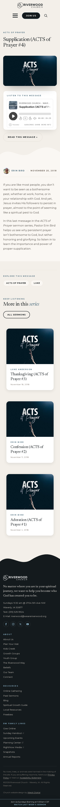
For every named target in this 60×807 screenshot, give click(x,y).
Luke (37, 283)
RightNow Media (14, 747)
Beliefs (7, 667)
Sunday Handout (14, 733)
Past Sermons (10, 695)
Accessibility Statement (30, 777)
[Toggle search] (45, 15)
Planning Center (14, 742)
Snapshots (9, 752)
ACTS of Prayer (16, 283)
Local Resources (12, 709)
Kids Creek (9, 648)
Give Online (9, 728)
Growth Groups (11, 653)
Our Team (8, 672)
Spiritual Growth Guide (15, 705)
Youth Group (10, 658)
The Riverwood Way (14, 662)
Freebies (8, 714)
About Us (8, 639)
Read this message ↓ (23, 137)
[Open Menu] (15, 15)
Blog (5, 700)
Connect (8, 677)
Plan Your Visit (11, 644)
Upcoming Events (12, 738)
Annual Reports (11, 756)
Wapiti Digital (34, 792)
